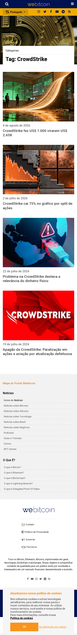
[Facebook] (51, 12)
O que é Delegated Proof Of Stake (22, 489)
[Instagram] (38, 12)
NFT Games (10, 449)
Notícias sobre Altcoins (16, 411)
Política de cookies (21, 618)
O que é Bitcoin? (12, 467)
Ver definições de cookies (52, 627)
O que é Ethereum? (14, 472)
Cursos (7, 443)
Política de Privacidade (36, 532)
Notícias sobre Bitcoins (16, 405)
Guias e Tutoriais (13, 438)
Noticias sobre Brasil (15, 422)
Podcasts (9, 433)
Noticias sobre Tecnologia (17, 416)
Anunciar (30, 539)
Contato (29, 524)
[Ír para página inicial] (38, 4)
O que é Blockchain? (14, 478)
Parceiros (31, 547)
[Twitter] (45, 12)
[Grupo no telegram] (63, 12)
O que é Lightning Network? (18, 483)
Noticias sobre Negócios (17, 427)
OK (24, 627)
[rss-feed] (69, 12)
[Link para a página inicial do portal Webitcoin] (38, 509)
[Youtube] (57, 12)
